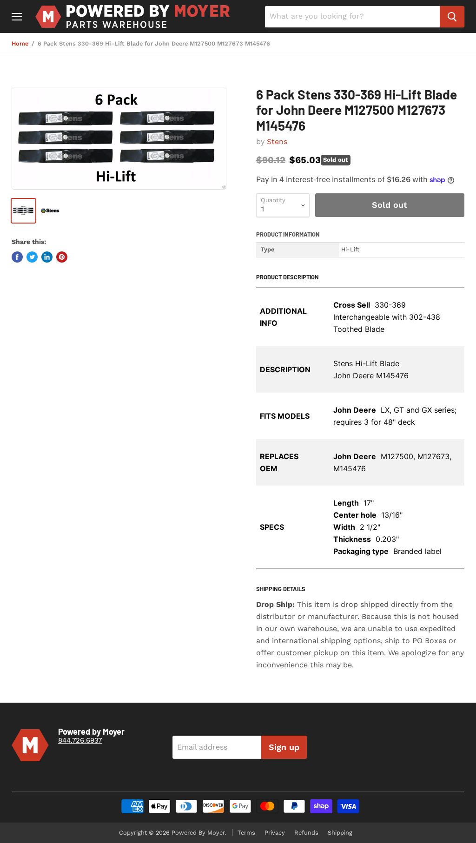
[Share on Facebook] (17, 257)
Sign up (284, 747)
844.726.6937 (80, 740)
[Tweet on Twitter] (32, 257)
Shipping (340, 832)
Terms (246, 832)
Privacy (274, 832)
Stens (277, 141)
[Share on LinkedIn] (47, 257)
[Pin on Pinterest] (61, 257)
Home (20, 43)
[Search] (452, 16)
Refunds (306, 832)
